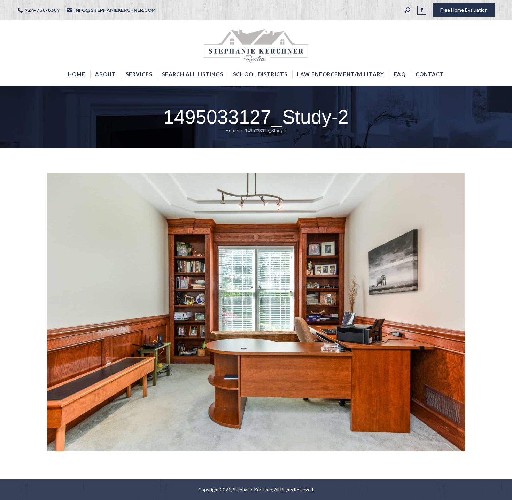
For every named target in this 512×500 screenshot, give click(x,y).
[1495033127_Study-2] (256, 312)
